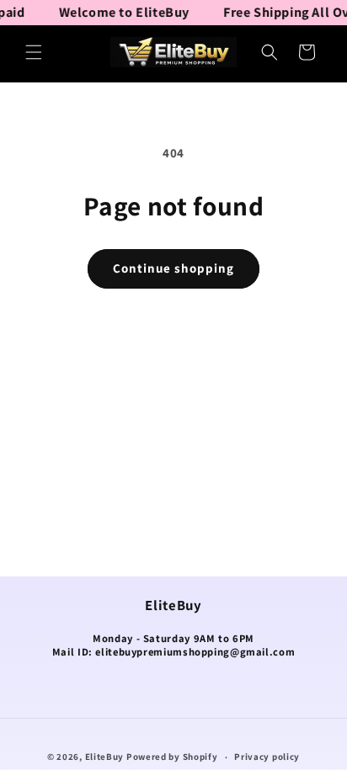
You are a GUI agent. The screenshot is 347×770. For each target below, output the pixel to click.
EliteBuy (105, 756)
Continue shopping (173, 268)
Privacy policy (267, 756)
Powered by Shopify (172, 756)
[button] (33, 52)
